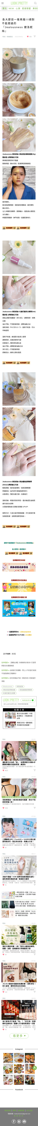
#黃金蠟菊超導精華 (25, 690)
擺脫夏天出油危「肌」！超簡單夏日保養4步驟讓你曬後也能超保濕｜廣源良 (19, 763)
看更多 (18, 1035)
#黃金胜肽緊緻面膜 (9, 690)
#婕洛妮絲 (19, 686)
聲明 (14, 1110)
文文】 (14, 654)
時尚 (4, 739)
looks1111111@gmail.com (22, 1114)
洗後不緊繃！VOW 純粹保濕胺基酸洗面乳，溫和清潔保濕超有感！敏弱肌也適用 (19, 878)
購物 (4, 8)
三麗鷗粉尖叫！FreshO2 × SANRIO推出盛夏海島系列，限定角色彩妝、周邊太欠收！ (19, 840)
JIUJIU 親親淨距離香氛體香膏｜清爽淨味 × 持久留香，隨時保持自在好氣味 (19, 985)
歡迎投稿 (8, 1110)
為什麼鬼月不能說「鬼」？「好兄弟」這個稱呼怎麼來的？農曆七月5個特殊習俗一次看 (19, 1022)
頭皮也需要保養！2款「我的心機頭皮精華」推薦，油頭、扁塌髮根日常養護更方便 (19, 947)
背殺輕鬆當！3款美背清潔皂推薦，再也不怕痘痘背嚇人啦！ (19, 801)
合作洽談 (29, 1110)
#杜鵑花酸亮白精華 (9, 693)
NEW (11, 8)
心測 (18, 8)
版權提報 (21, 1110)
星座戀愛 (26, 8)
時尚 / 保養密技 (8, 36)
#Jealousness (7, 686)
